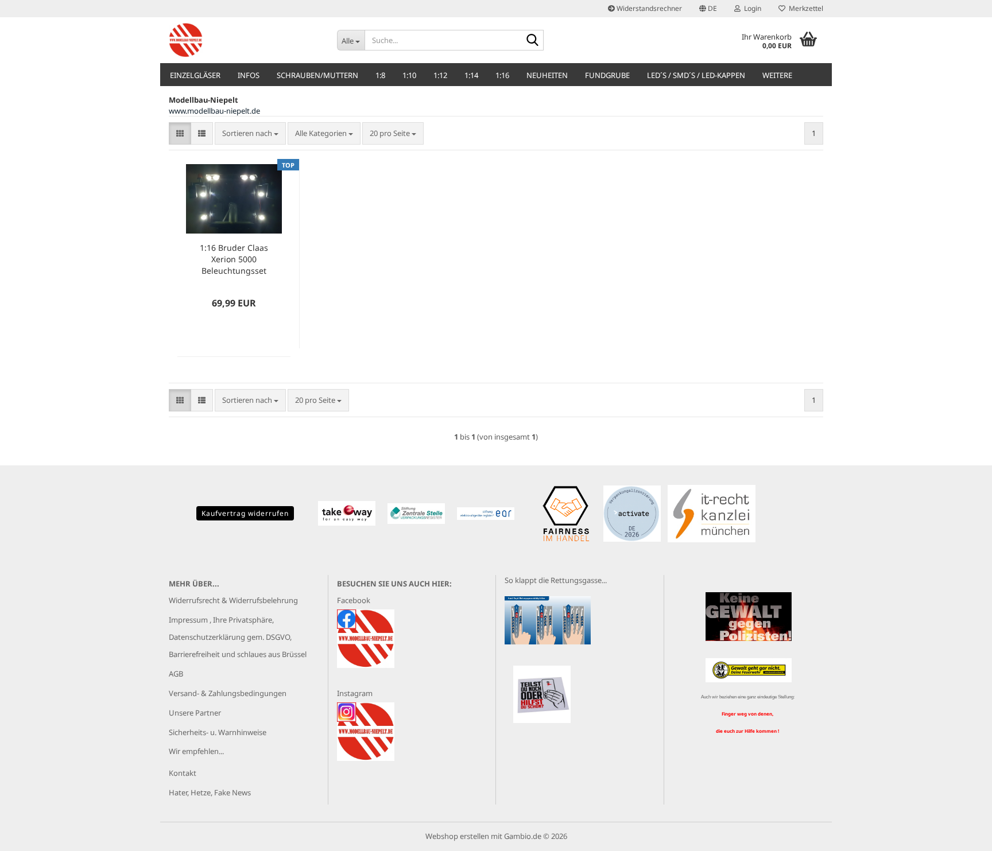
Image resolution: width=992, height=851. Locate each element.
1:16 (502, 75)
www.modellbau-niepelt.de (214, 111)
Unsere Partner (195, 713)
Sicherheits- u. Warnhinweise (217, 732)
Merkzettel (804, 8)
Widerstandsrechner (648, 8)
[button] (708, 8)
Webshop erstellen (457, 836)
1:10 (409, 75)
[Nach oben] (960, 834)
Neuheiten (547, 75)
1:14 (471, 75)
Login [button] (751, 8)
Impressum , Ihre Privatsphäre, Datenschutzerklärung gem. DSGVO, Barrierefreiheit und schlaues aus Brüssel (238, 637)
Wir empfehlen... (196, 751)
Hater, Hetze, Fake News (210, 792)
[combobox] (250, 133)
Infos (248, 75)
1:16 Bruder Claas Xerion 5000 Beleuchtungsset (234, 259)
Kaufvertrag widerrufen (245, 513)
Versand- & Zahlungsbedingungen (227, 693)
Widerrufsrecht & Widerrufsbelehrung (233, 600)
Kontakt (182, 773)
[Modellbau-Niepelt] (244, 40)
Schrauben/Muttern (317, 75)
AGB (176, 674)
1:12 (440, 75)
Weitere (777, 75)
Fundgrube (607, 75)
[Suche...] (533, 40)
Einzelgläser (195, 75)
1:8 (380, 75)
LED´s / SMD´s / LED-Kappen (696, 75)
